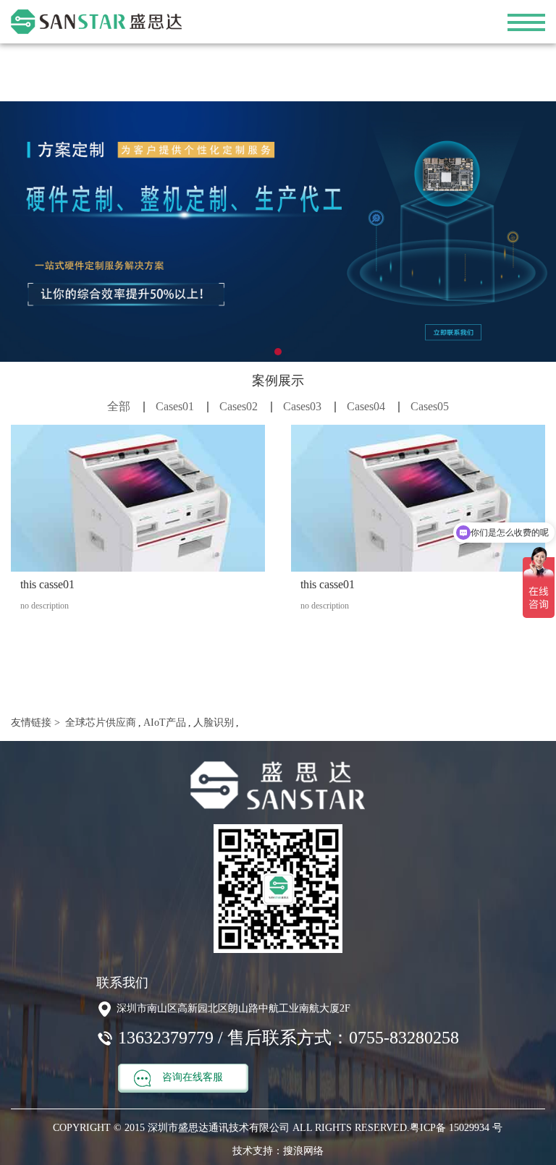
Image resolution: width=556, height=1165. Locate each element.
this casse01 (47, 584)
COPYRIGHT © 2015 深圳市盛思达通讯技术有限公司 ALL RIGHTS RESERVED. (231, 1127)
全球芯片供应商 (99, 722)
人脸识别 (212, 722)
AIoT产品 (163, 722)
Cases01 (175, 406)
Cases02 (238, 406)
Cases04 (366, 406)
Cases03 (302, 406)
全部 (118, 406)
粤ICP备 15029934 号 (456, 1127)
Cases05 (429, 406)
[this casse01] (138, 498)
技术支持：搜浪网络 (278, 1150)
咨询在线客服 (191, 1077)
